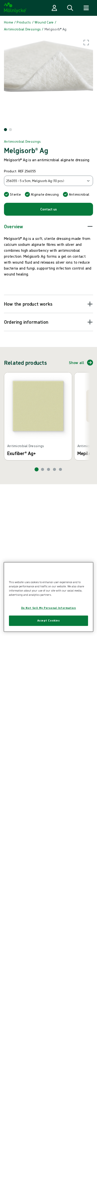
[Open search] (70, 8)
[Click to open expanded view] (48, 80)
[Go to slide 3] (48, 469)
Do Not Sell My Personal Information (48, 608)
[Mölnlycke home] (15, 7)
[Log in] (54, 8)
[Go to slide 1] (37, 469)
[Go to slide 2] (43, 469)
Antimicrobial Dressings (22, 141)
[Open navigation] (86, 8)
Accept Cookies (48, 620)
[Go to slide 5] (60, 469)
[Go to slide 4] (54, 469)
